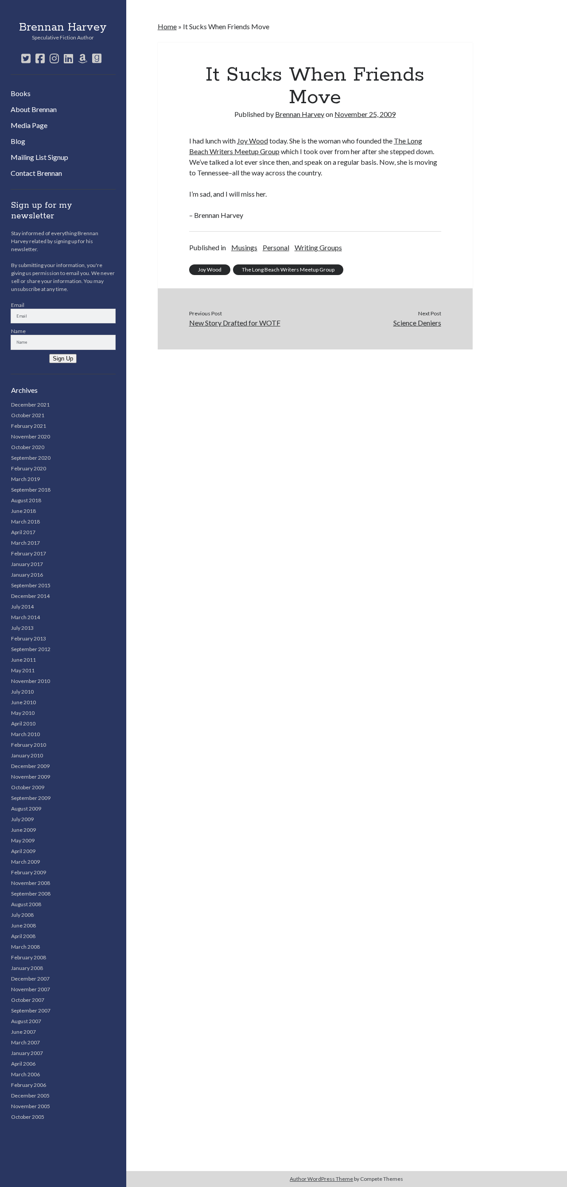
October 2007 (27, 1000)
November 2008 (30, 883)
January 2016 (27, 574)
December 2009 (30, 766)
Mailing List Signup (39, 157)
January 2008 (27, 968)
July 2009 (22, 819)
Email (17, 305)
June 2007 (23, 1031)
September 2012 (30, 649)
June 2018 (23, 511)
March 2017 (25, 542)
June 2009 (23, 829)
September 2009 (30, 798)
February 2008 (28, 957)
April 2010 (23, 723)
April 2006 (23, 1063)
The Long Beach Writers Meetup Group (288, 269)
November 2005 (30, 1106)
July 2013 (22, 628)
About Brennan (34, 109)
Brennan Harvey (63, 27)
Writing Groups (318, 247)
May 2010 (23, 713)
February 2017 (28, 553)
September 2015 (30, 585)
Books (21, 93)
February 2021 (28, 426)
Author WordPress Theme (321, 1178)
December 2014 (30, 596)
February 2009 (28, 872)
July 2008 (22, 915)
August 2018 (26, 500)
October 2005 (27, 1116)
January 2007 (27, 1053)
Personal (276, 247)
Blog (18, 141)
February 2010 (28, 744)
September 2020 (30, 457)
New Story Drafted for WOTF (234, 322)
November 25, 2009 (365, 114)
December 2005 (30, 1095)
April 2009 (23, 851)
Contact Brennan (36, 173)
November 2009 (30, 776)
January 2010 (27, 755)
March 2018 (25, 521)
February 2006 (28, 1085)
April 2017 (23, 532)
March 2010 (25, 734)
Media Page (29, 125)
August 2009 (26, 808)
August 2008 (26, 904)
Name (18, 331)
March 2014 (25, 617)
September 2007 (30, 1010)
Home (167, 26)
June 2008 (23, 925)
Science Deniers (417, 322)
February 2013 (28, 638)
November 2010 (30, 681)
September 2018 (30, 489)
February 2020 (28, 468)
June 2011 (23, 659)
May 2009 (23, 840)
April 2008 (23, 936)
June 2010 (23, 702)
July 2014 (22, 606)
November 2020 (30, 436)
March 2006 (25, 1074)
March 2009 (25, 861)
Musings (244, 247)
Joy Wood (252, 140)
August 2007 (26, 1021)
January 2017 (27, 564)
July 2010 (22, 691)
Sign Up (63, 358)
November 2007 (30, 989)
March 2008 (25, 946)
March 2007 (25, 1042)
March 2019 (25, 479)
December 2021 (30, 404)
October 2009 (27, 787)
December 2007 (30, 978)
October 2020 (27, 447)
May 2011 (23, 670)
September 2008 (30, 893)
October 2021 (27, 415)
